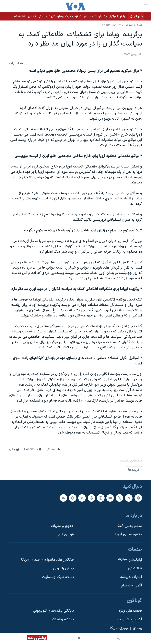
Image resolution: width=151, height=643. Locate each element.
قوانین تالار (65, 534)
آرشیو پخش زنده (129, 619)
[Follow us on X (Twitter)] (119, 498)
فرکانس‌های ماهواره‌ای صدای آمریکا (47, 559)
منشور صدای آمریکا (128, 534)
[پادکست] (72, 498)
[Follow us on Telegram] (129, 498)
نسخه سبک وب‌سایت (58, 577)
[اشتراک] (63, 498)
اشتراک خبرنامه (131, 577)
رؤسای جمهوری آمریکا (126, 628)
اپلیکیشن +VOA (130, 559)
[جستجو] (118, 638)
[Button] (16, 63)
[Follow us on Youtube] (110, 498)
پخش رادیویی (63, 568)
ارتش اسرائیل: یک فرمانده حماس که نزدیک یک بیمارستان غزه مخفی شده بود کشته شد (69, 16)
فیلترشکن (135, 568)
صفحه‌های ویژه (130, 610)
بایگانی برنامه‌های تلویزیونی (53, 610)
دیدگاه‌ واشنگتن (62, 619)
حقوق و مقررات (62, 526)
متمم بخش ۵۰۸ (129, 526)
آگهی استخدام (131, 585)
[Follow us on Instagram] (100, 498)
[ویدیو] (80, 638)
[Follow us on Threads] (91, 498)
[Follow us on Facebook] (138, 498)
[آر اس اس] (82, 498)
